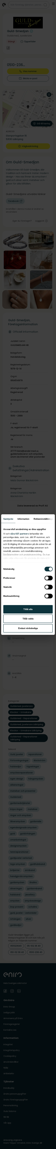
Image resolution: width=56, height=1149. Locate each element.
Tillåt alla (27, 609)
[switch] (49, 578)
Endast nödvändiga (28, 628)
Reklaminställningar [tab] (44, 519)
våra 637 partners (19, 533)
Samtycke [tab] (8, 519)
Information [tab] (23, 519)
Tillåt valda (28, 618)
